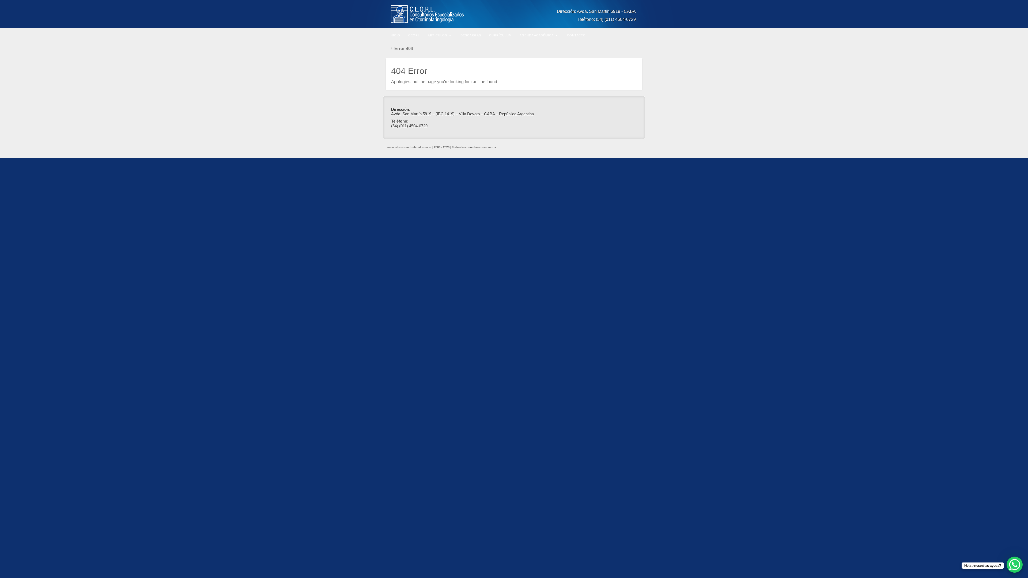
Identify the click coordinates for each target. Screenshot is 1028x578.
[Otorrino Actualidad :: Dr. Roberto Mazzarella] (514, 14)
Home (388, 49)
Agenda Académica (537, 35)
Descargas (470, 35)
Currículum (500, 35)
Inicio (395, 35)
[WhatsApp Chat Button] (1015, 565)
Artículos (437, 35)
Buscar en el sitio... (638, 35)
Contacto (576, 35)
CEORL (414, 35)
